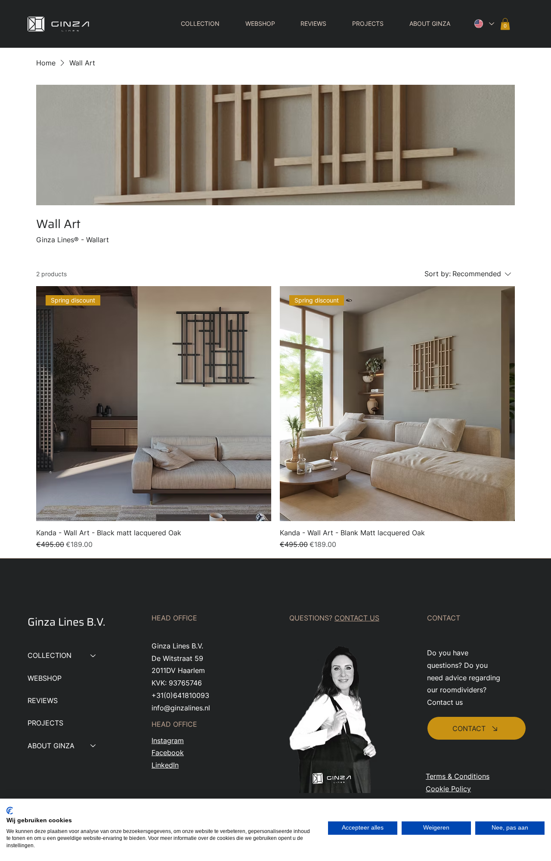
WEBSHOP (45, 678)
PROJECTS (45, 723)
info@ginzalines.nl (181, 708)
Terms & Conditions (457, 776)
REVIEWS (43, 700)
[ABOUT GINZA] (93, 745)
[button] (193, 23)
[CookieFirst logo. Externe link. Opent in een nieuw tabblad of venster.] (9, 811)
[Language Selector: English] (481, 24)
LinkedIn (165, 765)
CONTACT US (356, 618)
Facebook (168, 752)
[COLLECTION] (93, 655)
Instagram (168, 740)
